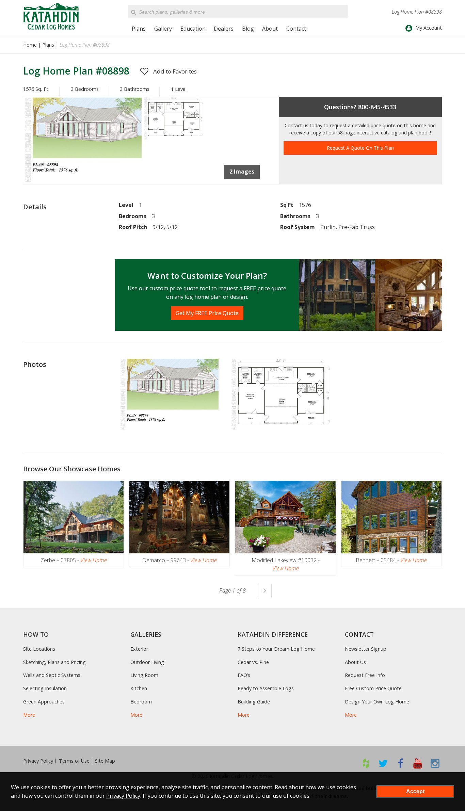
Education (193, 28)
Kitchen (138, 688)
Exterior (139, 649)
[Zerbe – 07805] (73, 517)
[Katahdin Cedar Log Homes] (51, 16)
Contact (296, 28)
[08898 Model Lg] (83, 182)
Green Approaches (44, 701)
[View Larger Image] (169, 395)
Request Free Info (365, 675)
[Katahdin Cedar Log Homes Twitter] (383, 763)
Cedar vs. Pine (253, 662)
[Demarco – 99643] (179, 517)
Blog (248, 28)
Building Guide (254, 701)
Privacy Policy (38, 761)
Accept (415, 791)
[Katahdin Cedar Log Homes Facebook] (400, 763)
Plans (139, 28)
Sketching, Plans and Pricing (54, 662)
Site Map (105, 761)
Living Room (144, 675)
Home (30, 45)
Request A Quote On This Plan (360, 148)
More (29, 715)
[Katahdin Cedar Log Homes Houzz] (365, 763)
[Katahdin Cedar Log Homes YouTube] (417, 763)
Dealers (224, 28)
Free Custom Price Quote (373, 688)
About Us (355, 662)
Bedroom (141, 701)
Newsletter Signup (365, 649)
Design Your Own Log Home (377, 701)
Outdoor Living (147, 662)
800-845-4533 (377, 107)
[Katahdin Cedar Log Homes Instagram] (435, 763)
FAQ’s (244, 675)
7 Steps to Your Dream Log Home (276, 649)
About (270, 28)
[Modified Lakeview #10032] (285, 517)
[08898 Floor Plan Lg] (173, 138)
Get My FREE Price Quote (207, 313)
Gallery (163, 28)
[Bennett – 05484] (391, 517)
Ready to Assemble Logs (266, 688)
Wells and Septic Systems (51, 675)
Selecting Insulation (45, 688)
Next (265, 590)
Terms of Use (74, 761)
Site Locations (39, 649)
